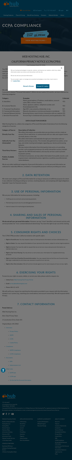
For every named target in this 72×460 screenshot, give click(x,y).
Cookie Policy (16, 81)
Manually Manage (28, 86)
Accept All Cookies (42, 86)
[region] (36, 78)
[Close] (61, 68)
